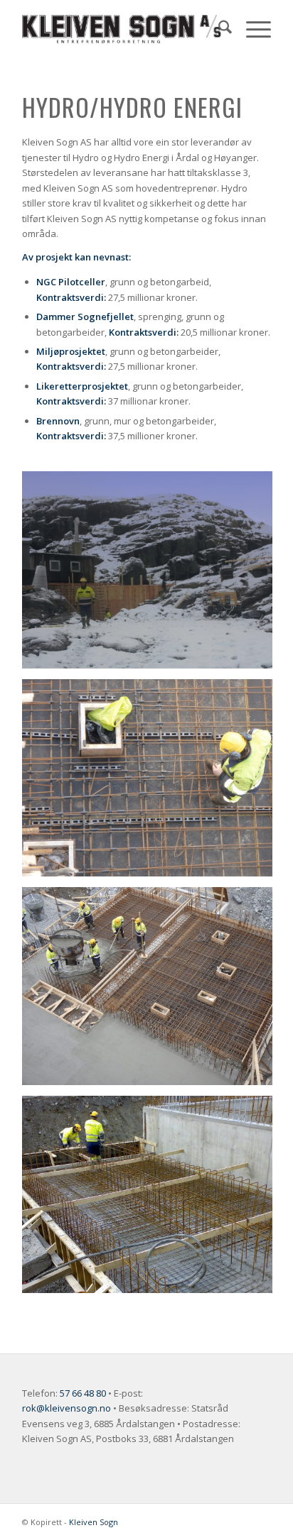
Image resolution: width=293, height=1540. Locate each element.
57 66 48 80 (83, 1393)
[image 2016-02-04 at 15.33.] (152, 991)
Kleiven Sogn (93, 1522)
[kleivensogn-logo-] (121, 29)
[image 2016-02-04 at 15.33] (152, 783)
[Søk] (218, 29)
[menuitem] (218, 29)
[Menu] (251, 29)
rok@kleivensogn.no (66, 1408)
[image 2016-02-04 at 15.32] (152, 575)
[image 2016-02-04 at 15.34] (152, 1200)
